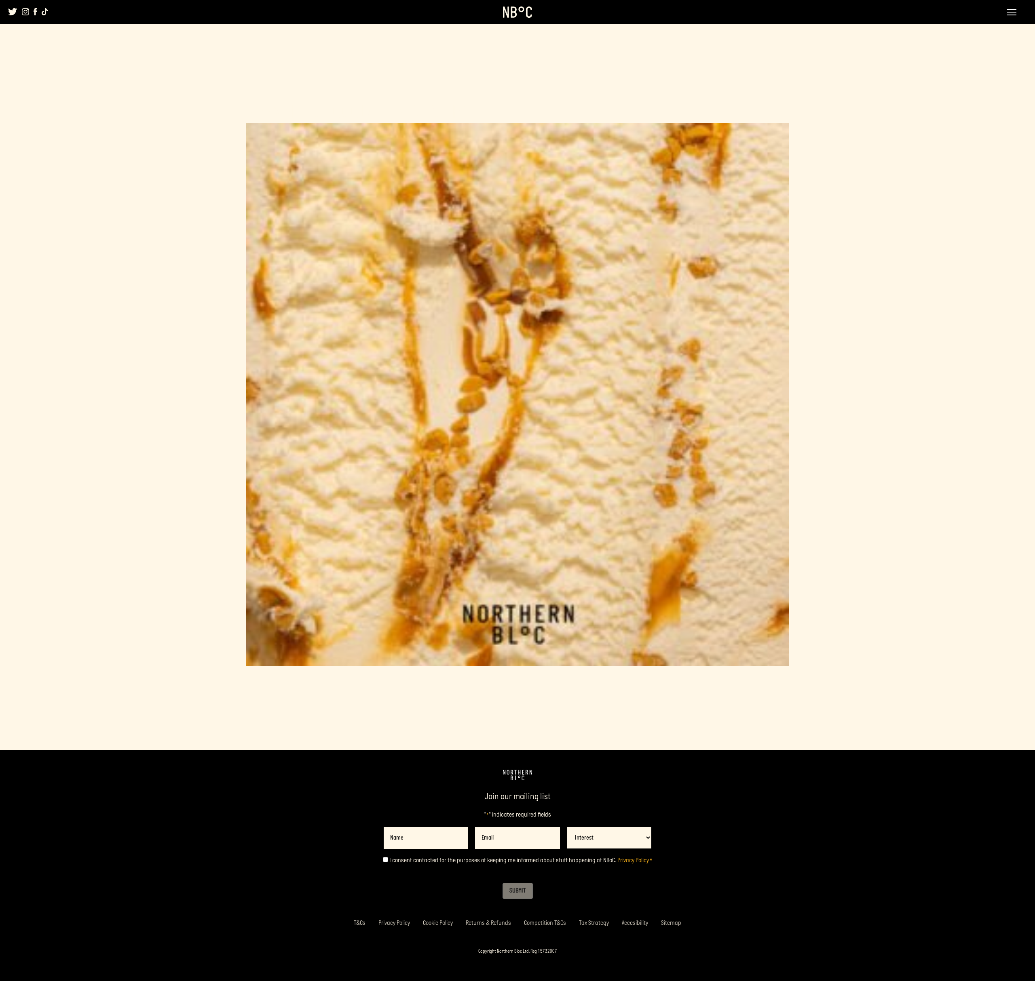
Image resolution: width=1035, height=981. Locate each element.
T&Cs (359, 923)
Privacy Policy (633, 860)
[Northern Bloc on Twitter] (12, 11)
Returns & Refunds (488, 923)
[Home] (517, 775)
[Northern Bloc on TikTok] (45, 11)
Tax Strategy (594, 923)
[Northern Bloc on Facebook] (35, 11)
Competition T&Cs (545, 923)
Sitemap (671, 923)
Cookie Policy (438, 923)
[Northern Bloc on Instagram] (25, 11)
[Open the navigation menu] (1011, 12)
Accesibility (635, 923)
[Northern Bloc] (517, 12)
